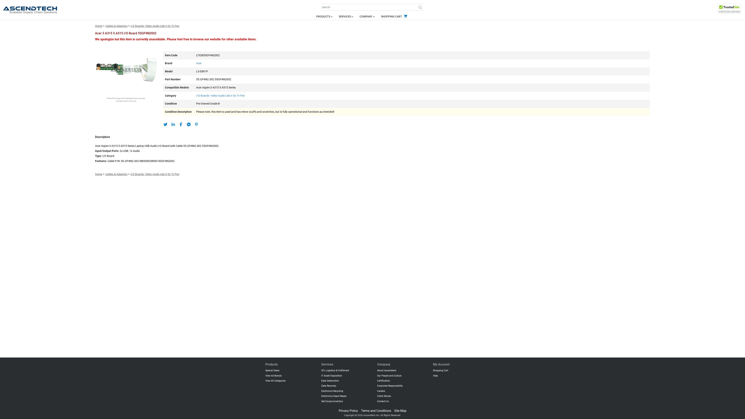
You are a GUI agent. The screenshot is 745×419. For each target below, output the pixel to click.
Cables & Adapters (116, 26)
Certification (383, 380)
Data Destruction (330, 380)
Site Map (400, 411)
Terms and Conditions (376, 411)
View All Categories (275, 380)
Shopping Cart (392, 16)
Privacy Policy (348, 411)
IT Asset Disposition (331, 375)
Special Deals (272, 370)
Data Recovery (328, 385)
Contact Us (383, 401)
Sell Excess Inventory (332, 401)
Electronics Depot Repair (334, 396)
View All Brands (273, 375)
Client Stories (384, 396)
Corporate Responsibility (390, 385)
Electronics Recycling (332, 391)
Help (435, 375)
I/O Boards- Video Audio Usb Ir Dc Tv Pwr (155, 26)
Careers (381, 391)
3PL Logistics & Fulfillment (335, 370)
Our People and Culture (389, 375)
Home (98, 26)
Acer (199, 63)
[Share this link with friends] (165, 124)
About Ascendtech (386, 370)
